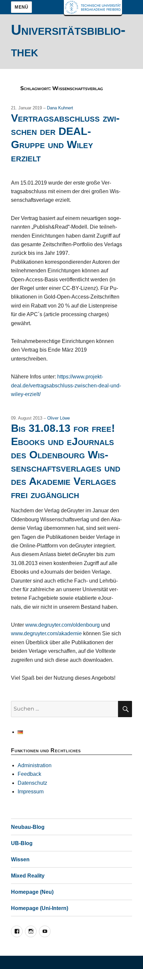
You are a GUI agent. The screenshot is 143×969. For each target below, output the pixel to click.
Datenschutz (32, 783)
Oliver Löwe (58, 418)
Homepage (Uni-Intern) (39, 908)
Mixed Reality (28, 876)
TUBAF (93, 7)
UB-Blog (22, 843)
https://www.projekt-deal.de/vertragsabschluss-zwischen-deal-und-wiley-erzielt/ (66, 385)
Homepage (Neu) (32, 892)
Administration (35, 765)
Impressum (31, 791)
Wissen (20, 859)
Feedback (29, 774)
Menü (21, 7)
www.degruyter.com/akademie (46, 633)
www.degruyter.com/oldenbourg (62, 625)
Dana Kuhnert (60, 107)
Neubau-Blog (28, 827)
